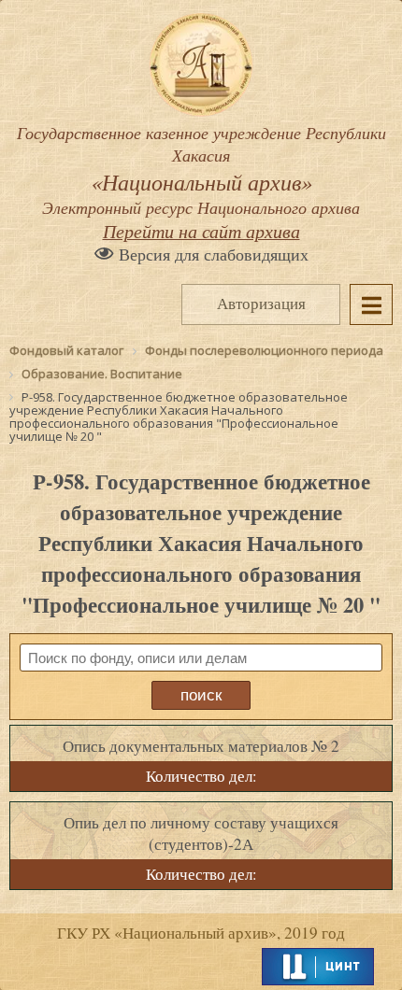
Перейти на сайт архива (201, 231)
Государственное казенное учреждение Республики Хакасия (201, 170)
